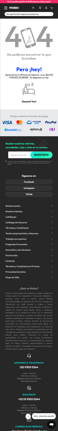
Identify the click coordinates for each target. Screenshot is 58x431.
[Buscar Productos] (51, 14)
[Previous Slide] (2, 1)
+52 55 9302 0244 (29, 399)
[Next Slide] (56, 1)
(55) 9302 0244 (29, 367)
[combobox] (29, 14)
